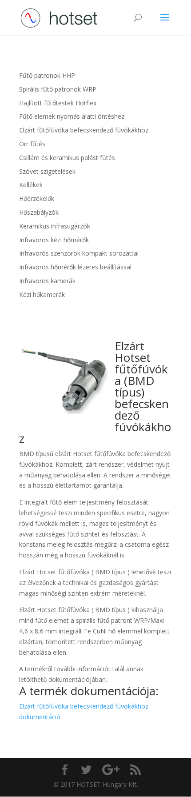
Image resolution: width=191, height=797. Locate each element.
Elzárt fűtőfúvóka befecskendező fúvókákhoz (83, 130)
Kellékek (31, 184)
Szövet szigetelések (47, 171)
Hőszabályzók (39, 212)
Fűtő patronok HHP (47, 75)
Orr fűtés (32, 144)
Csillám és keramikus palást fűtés (67, 157)
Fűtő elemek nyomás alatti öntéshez (71, 116)
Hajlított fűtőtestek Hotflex (57, 103)
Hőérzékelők (36, 198)
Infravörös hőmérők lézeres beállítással (75, 267)
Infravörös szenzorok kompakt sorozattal (79, 253)
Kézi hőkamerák (42, 294)
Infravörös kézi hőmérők (54, 240)
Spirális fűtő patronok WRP (57, 89)
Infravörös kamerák (47, 280)
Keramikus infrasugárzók (54, 226)
